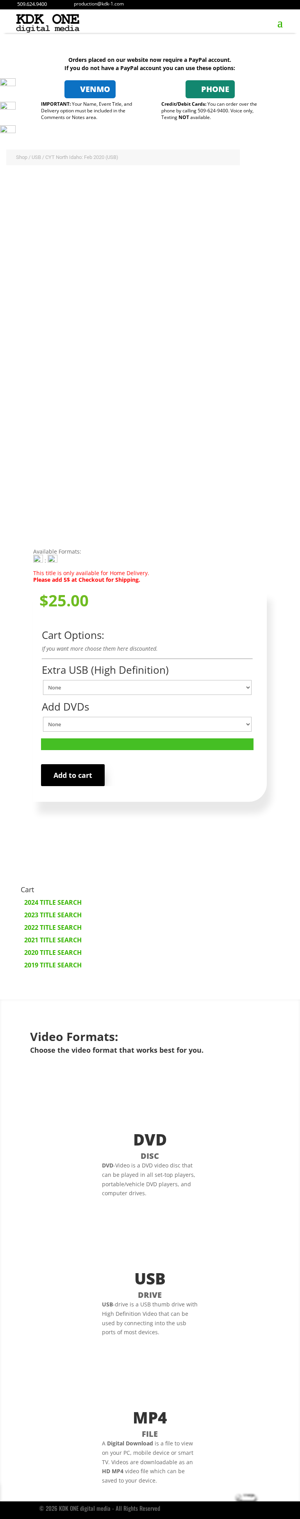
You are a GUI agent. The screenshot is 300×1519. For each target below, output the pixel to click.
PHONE (215, 89)
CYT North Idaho (78, 528)
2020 (40, 528)
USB (36, 157)
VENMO (95, 89)
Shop (21, 157)
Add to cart (73, 775)
